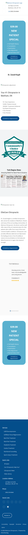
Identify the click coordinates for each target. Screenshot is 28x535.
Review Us (7, 515)
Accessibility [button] (5, 524)
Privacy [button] (24, 524)
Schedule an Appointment (14, 57)
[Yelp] (11, 501)
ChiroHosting (4, 533)
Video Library (8, 474)
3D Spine (6, 464)
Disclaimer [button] (18, 524)
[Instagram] (20, 501)
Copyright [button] (11, 524)
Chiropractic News (9, 470)
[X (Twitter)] (15, 501)
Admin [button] (3, 527)
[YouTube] (3, 506)
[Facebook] (7, 501)
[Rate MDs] (7, 506)
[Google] (3, 501)
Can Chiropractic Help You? (11, 467)
